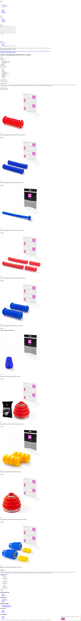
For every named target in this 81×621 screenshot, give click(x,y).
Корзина (4, 6)
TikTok (3, 612)
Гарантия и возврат (5, 600)
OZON (3, 616)
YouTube (3, 611)
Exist (2, 617)
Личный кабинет (5, 5)
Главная (3, 9)
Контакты (3, 12)
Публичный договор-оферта (6, 605)
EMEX (3, 618)
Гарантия (3, 587)
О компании (4, 595)
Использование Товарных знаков (7, 606)
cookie (64, 617)
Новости (3, 11)
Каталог (4, 4)
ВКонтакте (3, 610)
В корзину (1, 58)
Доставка (3, 601)
